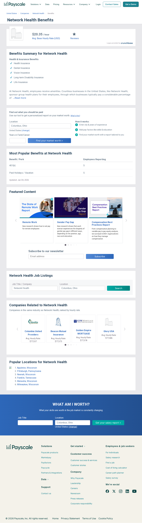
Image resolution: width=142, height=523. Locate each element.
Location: (13, 121)
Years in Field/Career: (19, 135)
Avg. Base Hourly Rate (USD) (46, 38)
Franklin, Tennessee (26, 377)
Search (118, 288)
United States (12, 13)
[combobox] (40, 125)
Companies (24, 13)
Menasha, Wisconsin (27, 381)
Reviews (74, 38)
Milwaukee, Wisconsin (28, 384)
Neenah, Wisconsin (26, 374)
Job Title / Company (22, 284)
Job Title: (22, 417)
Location (64, 284)
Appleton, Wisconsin (27, 367)
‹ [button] (16, 220)
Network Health (38, 13)
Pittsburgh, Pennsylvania (29, 371)
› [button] (126, 220)
